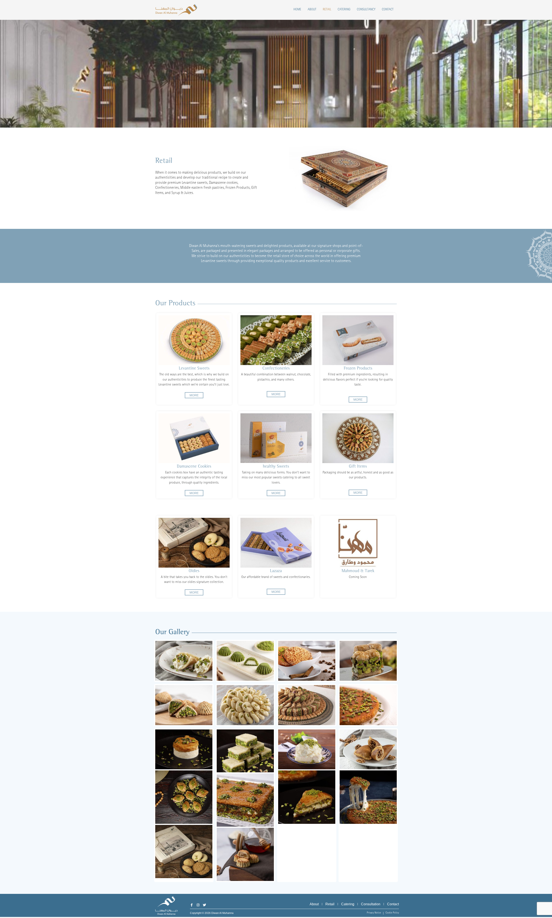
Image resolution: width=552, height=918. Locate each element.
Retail (327, 9)
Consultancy (366, 9)
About (312, 9)
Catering (344, 9)
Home (297, 9)
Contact (388, 9)
